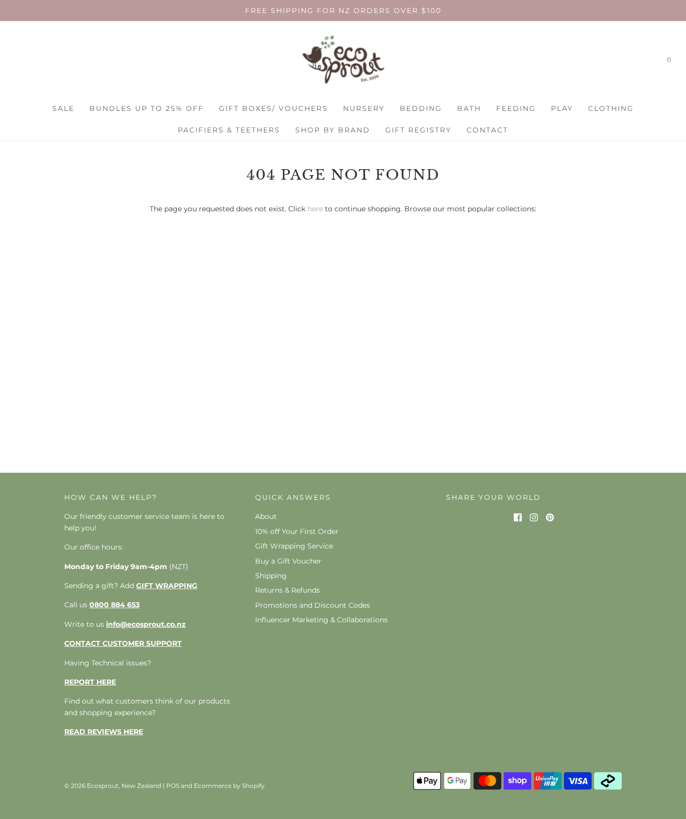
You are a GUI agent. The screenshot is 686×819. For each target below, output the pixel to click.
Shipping (271, 575)
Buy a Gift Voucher (288, 561)
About (266, 516)
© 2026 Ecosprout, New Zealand (112, 785)
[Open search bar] (647, 61)
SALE (63, 108)
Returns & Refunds (287, 590)
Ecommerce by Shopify (229, 785)
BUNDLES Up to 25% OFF (146, 108)
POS (172, 785)
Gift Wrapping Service (294, 546)
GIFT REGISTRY (418, 129)
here (315, 208)
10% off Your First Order (296, 531)
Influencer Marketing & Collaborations (321, 619)
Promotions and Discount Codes (312, 605)
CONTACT (487, 129)
